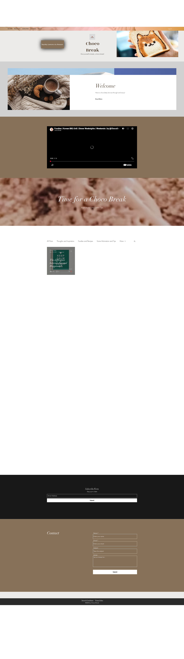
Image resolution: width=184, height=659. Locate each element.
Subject (95, 548)
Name (95, 533)
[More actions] (72, 251)
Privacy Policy (99, 600)
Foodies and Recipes (85, 241)
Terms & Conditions (87, 600)
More (122, 241)
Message (95, 555)
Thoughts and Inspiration (65, 241)
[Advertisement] (57, 13)
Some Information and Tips (106, 241)
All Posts (50, 241)
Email (95, 540)
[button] (135, 241)
